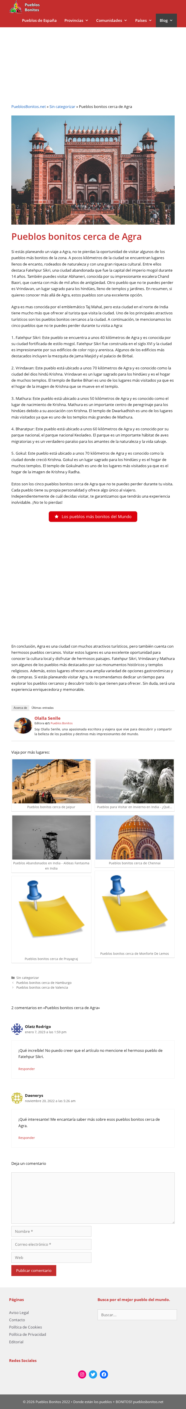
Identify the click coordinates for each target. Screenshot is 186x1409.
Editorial (16, 1341)
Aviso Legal (19, 1312)
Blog (164, 20)
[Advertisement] (93, 61)
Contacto (17, 1319)
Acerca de (20, 708)
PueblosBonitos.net (28, 106)
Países (141, 20)
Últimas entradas (43, 708)
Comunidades (109, 20)
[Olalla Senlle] (23, 732)
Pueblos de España (39, 20)
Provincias (73, 20)
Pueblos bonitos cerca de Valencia (42, 987)
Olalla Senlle (47, 718)
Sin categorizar (62, 106)
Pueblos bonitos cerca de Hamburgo (43, 982)
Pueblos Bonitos (62, 723)
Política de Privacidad (27, 1334)
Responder (26, 1069)
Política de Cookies (25, 1327)
